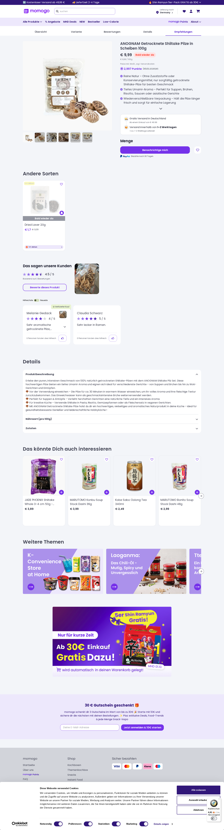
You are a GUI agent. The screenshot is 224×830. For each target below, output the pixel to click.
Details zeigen (161, 824)
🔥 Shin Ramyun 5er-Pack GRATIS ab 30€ (173, 2)
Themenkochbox (78, 770)
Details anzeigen (150, 68)
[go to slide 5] (75, 137)
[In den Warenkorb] (61, 492)
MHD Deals (69, 22)
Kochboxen (74, 765)
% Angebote (52, 22)
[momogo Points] (178, 22)
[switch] (88, 823)
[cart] (198, 11)
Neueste (44, 300)
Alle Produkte (31, 22)
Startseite (29, 765)
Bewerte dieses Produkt (45, 287)
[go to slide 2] (40, 137)
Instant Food (75, 779)
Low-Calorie (111, 22)
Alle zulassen (198, 790)
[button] (63, 314)
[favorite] (184, 11)
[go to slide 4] (64, 137)
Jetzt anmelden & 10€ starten (142, 727)
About (194, 22)
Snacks (72, 775)
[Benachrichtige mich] (62, 213)
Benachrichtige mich (155, 150)
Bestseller (94, 22)
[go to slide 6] (87, 137)
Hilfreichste (28, 300)
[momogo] (37, 11)
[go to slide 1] (28, 137)
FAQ (25, 779)
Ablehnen (198, 810)
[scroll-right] (201, 496)
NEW (82, 22)
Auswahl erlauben (198, 800)
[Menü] (219, 800)
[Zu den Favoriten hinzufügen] (197, 150)
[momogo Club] (191, 11)
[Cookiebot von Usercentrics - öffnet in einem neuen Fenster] (19, 824)
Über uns (28, 770)
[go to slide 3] (52, 137)
